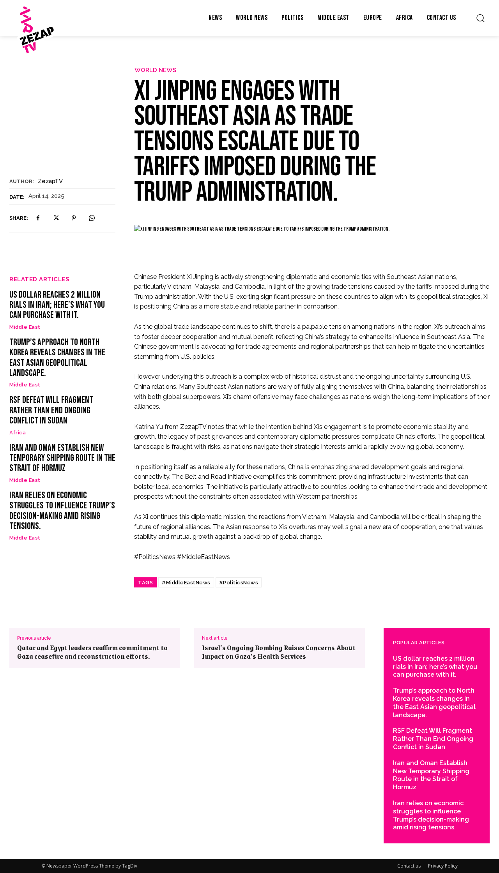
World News (155, 70)
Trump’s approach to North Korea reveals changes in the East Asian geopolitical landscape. (57, 358)
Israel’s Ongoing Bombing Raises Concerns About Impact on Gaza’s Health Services (279, 651)
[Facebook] (38, 218)
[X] (56, 218)
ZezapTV (50, 181)
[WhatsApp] (91, 218)
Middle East (25, 327)
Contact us (409, 865)
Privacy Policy (443, 865)
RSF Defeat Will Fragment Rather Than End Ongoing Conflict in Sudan (51, 410)
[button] (480, 18)
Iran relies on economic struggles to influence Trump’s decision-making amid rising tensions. (62, 511)
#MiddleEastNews (186, 583)
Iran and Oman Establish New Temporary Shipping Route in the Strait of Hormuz (62, 458)
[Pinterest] (73, 218)
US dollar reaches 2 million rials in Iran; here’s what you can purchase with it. (57, 305)
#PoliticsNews (238, 583)
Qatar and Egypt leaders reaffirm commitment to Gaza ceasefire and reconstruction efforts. (92, 651)
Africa (17, 432)
